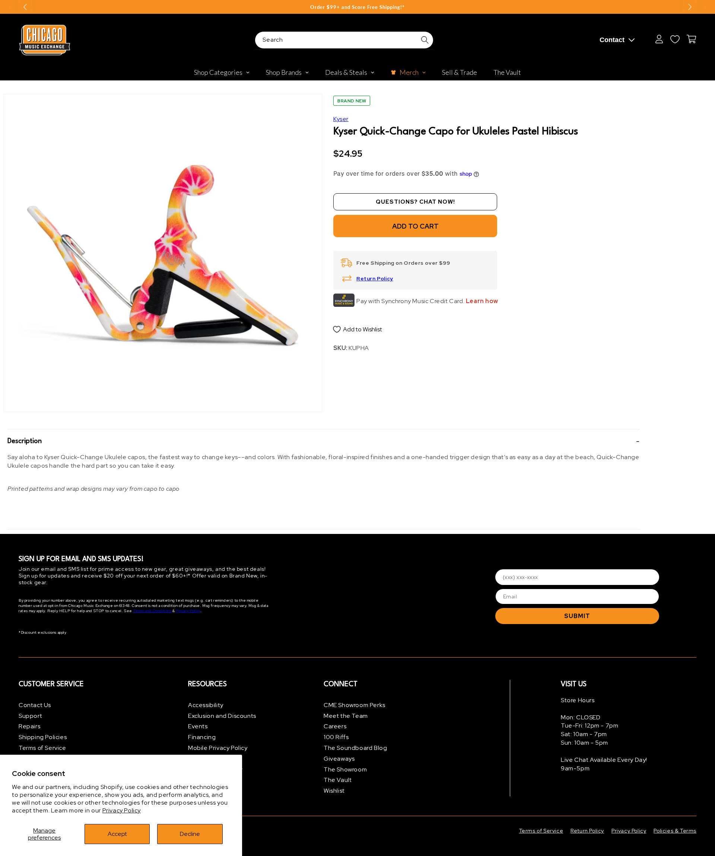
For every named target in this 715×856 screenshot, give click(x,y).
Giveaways (339, 759)
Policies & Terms (675, 830)
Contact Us (35, 705)
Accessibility (205, 705)
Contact (612, 40)
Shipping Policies (43, 737)
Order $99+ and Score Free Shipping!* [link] (357, 7)
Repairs (29, 727)
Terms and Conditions (152, 611)
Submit (577, 616)
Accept (117, 834)
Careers (335, 727)
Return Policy (374, 278)
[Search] (425, 40)
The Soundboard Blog (355, 748)
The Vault (338, 780)
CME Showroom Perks (354, 705)
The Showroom (345, 769)
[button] (323, 441)
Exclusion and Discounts (222, 716)
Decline (190, 834)
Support (30, 716)
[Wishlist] (675, 39)
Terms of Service (42, 748)
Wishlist (334, 791)
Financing (202, 737)
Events (198, 727)
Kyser (341, 119)
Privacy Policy (121, 810)
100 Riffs (336, 737)
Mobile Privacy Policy (218, 748)
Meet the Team (346, 716)
